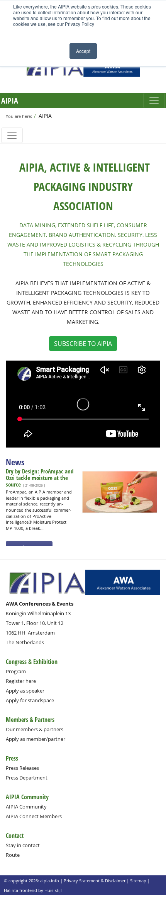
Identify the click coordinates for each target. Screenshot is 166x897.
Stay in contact (23, 845)
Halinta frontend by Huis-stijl (33, 890)
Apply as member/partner (35, 738)
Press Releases (22, 767)
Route (13, 854)
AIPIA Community (26, 806)
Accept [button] (83, 51)
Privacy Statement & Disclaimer (94, 880)
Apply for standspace (30, 700)
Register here (21, 680)
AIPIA (9, 100)
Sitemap (138, 880)
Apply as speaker (25, 690)
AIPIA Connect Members (34, 816)
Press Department (26, 777)
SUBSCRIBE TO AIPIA (83, 343)
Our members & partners (34, 729)
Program (16, 671)
